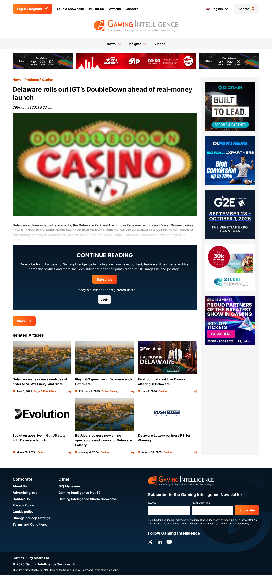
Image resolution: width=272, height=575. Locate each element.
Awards (115, 9)
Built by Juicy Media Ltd (31, 558)
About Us (20, 486)
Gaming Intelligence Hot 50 (79, 493)
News (17, 80)
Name (152, 502)
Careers (132, 9)
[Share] (69, 391)
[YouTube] (169, 541)
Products (32, 80)
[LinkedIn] (160, 541)
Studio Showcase (70, 9)
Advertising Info (25, 493)
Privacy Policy (23, 505)
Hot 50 (99, 9)
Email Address (201, 502)
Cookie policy (23, 512)
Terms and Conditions (30, 524)
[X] (150, 541)
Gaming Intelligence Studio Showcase (87, 499)
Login (105, 299)
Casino (47, 80)
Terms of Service (102, 569)
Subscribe (105, 279)
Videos (159, 44)
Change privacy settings (31, 518)
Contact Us (21, 499)
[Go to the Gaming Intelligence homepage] (136, 26)
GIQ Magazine (69, 486)
